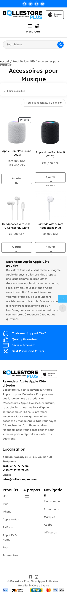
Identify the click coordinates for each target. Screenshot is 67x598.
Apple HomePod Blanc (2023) (16, 152)
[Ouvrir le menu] (30, 26)
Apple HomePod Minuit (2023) (50, 154)
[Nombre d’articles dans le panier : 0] (37, 26)
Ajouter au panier (16, 180)
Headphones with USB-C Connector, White (16, 225)
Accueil (4, 61)
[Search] (60, 44)
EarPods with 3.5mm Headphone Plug (50, 225)
